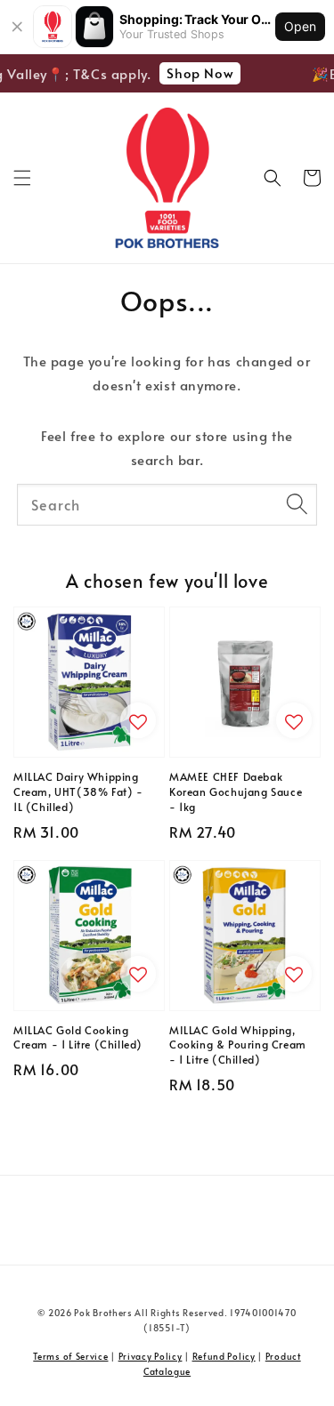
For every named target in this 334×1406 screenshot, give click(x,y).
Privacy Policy (150, 1356)
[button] (22, 177)
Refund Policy (224, 1356)
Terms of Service (70, 1356)
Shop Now (197, 72)
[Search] (296, 504)
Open (300, 26)
